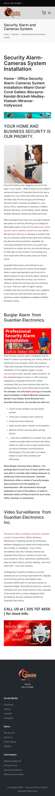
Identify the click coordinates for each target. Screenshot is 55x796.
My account (9, 733)
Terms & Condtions (13, 770)
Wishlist (7, 746)
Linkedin (8, 713)
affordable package (30, 391)
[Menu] (49, 13)
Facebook (8, 704)
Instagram (8, 718)
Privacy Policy (10, 765)
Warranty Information (14, 774)
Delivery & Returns (12, 761)
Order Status (10, 742)
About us (8, 737)
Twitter (7, 709)
